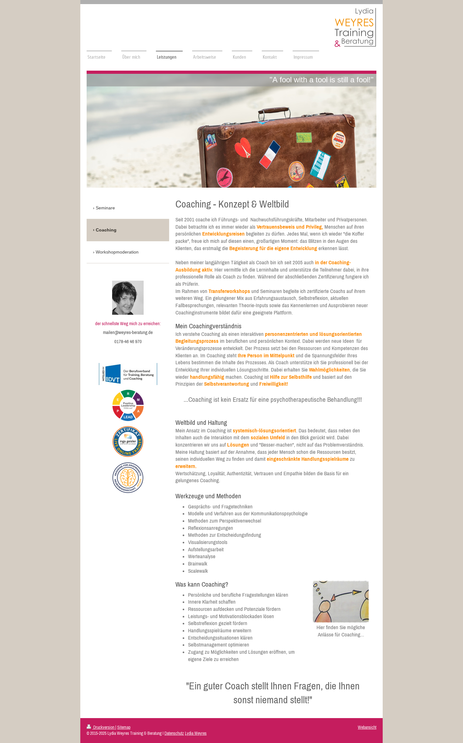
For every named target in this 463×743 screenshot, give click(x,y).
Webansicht (367, 727)
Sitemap (123, 727)
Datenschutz (174, 733)
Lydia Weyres (196, 733)
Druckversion (103, 727)
